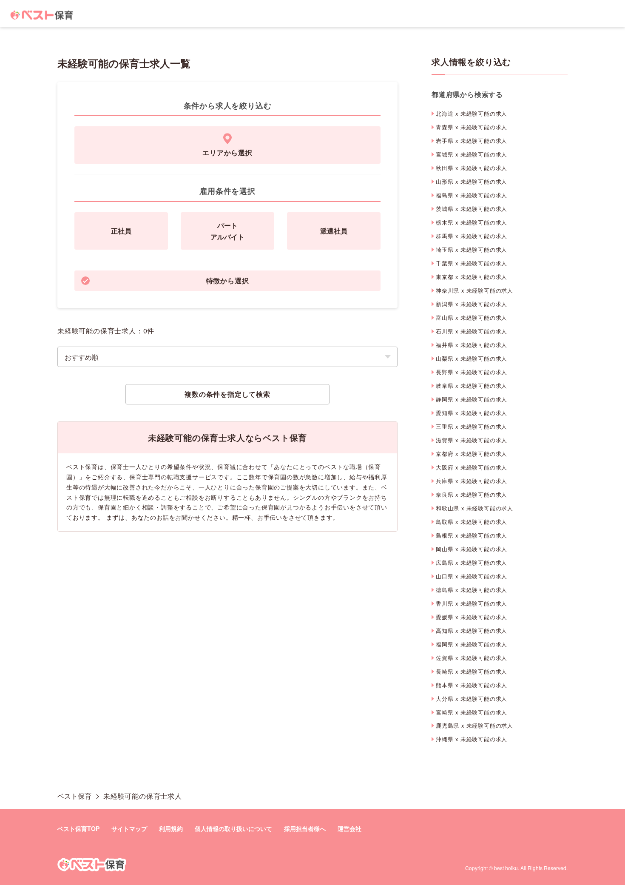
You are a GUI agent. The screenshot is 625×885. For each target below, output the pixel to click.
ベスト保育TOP (78, 828)
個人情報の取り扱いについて (233, 828)
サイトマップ (129, 828)
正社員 (121, 231)
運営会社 (349, 828)
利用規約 (171, 828)
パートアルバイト (227, 231)
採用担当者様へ (305, 828)
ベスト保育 (74, 796)
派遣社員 (333, 231)
